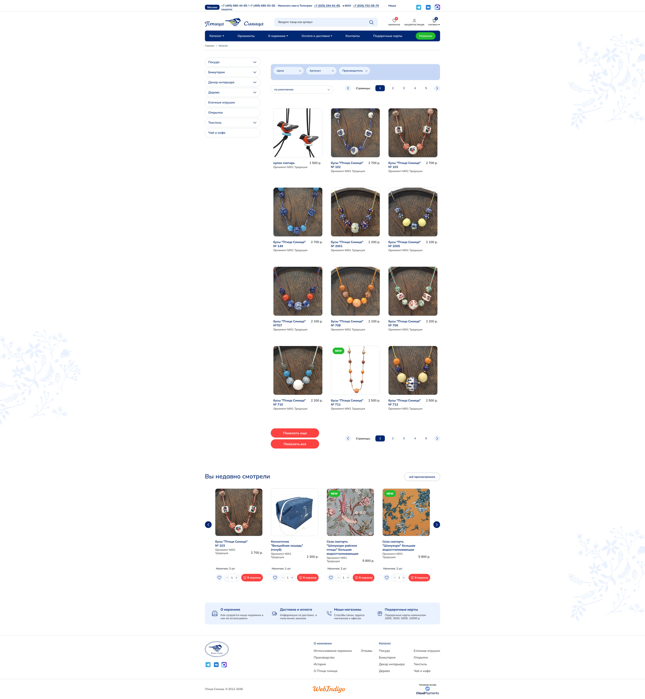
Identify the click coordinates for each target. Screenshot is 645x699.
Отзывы (366, 651)
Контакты (353, 36)
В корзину (254, 577)
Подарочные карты (387, 36)
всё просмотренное (422, 476)
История (320, 664)
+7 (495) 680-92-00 (262, 5)
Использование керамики (333, 651)
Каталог (215, 36)
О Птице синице (325, 671)
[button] (436, 524)
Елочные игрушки (221, 102)
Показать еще (295, 433)
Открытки (215, 112)
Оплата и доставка (316, 36)
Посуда (213, 62)
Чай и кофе (216, 133)
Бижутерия (216, 72)
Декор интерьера (221, 82)
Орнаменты (246, 36)
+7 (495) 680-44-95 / (235, 5)
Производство (324, 657)
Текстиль (215, 122)
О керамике (277, 36)
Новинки (425, 36)
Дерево (214, 92)
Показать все (295, 444)
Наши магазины (347, 609)
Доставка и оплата (296, 609)
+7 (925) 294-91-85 (327, 5)
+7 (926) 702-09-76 (366, 5)
